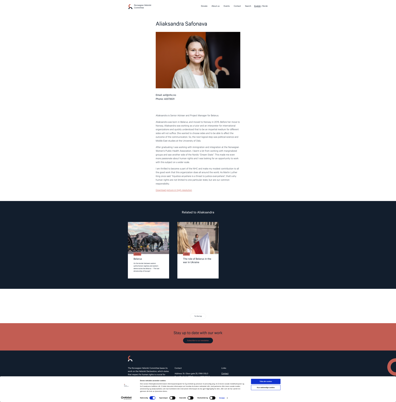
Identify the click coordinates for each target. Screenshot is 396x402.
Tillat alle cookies (266, 381)
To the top (198, 316)
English (257, 6)
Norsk (265, 6)
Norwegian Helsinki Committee (142, 6)
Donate (204, 6)
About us (216, 6)
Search (248, 6)
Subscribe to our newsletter (198, 341)
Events (227, 6)
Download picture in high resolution (174, 190)
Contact (237, 6)
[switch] (172, 398)
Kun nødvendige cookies (266, 387)
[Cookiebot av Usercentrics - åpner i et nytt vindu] (126, 398)
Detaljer (222, 398)
